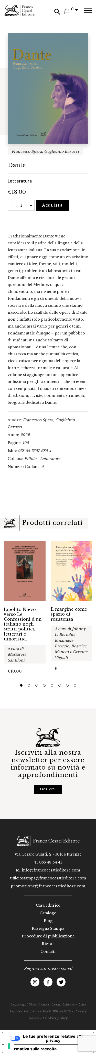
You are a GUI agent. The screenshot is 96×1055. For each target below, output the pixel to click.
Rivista (48, 944)
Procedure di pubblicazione (48, 936)
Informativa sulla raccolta (31, 1048)
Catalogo (48, 913)
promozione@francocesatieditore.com (48, 886)
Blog (48, 920)
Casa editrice (48, 905)
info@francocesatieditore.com (51, 870)
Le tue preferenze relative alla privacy (53, 1038)
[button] (21, 685)
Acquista (52, 205)
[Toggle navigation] (87, 10)
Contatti (48, 951)
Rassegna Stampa (48, 928)
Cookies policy (55, 1018)
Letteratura (20, 181)
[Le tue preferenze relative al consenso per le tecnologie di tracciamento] (9, 1046)
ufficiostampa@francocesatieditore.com (48, 878)
